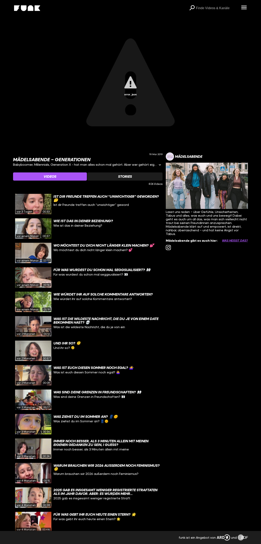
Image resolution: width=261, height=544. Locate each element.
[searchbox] (217, 8)
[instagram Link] (168, 247)
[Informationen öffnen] (160, 165)
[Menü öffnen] (244, 8)
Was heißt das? (235, 240)
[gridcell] (87, 204)
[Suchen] (192, 8)
